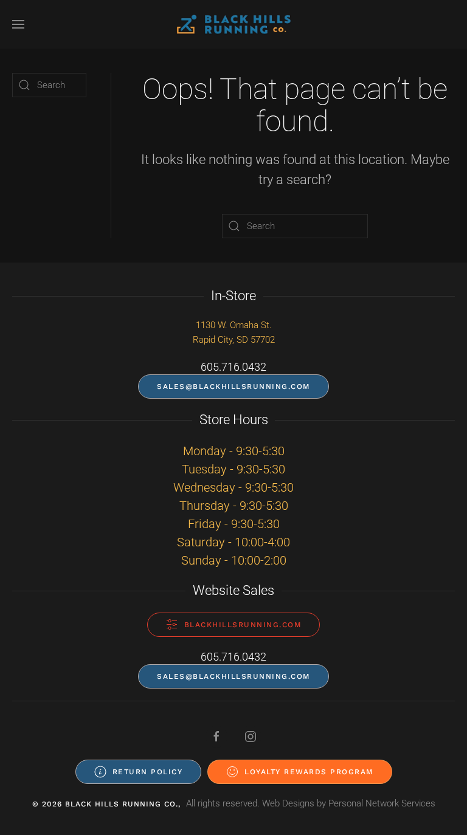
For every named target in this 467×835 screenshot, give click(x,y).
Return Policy (147, 772)
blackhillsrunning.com (243, 624)
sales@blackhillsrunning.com (233, 386)
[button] (18, 24)
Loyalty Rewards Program (308, 772)
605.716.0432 (233, 366)
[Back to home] (233, 24)
